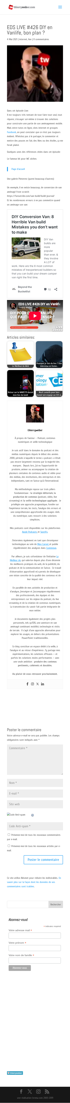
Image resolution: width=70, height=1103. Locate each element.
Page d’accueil (18, 169)
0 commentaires (41, 39)
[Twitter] (37, 684)
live (29, 39)
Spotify (44, 531)
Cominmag (51, 548)
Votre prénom (17, 943)
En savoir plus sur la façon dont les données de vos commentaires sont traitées (34, 882)
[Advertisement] (35, 1026)
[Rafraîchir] (33, 814)
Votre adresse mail (20, 930)
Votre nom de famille (21, 955)
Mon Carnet (43, 544)
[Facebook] (27, 684)
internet (23, 39)
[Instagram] (32, 684)
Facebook (11, 132)
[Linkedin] (42, 684)
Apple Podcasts (30, 531)
